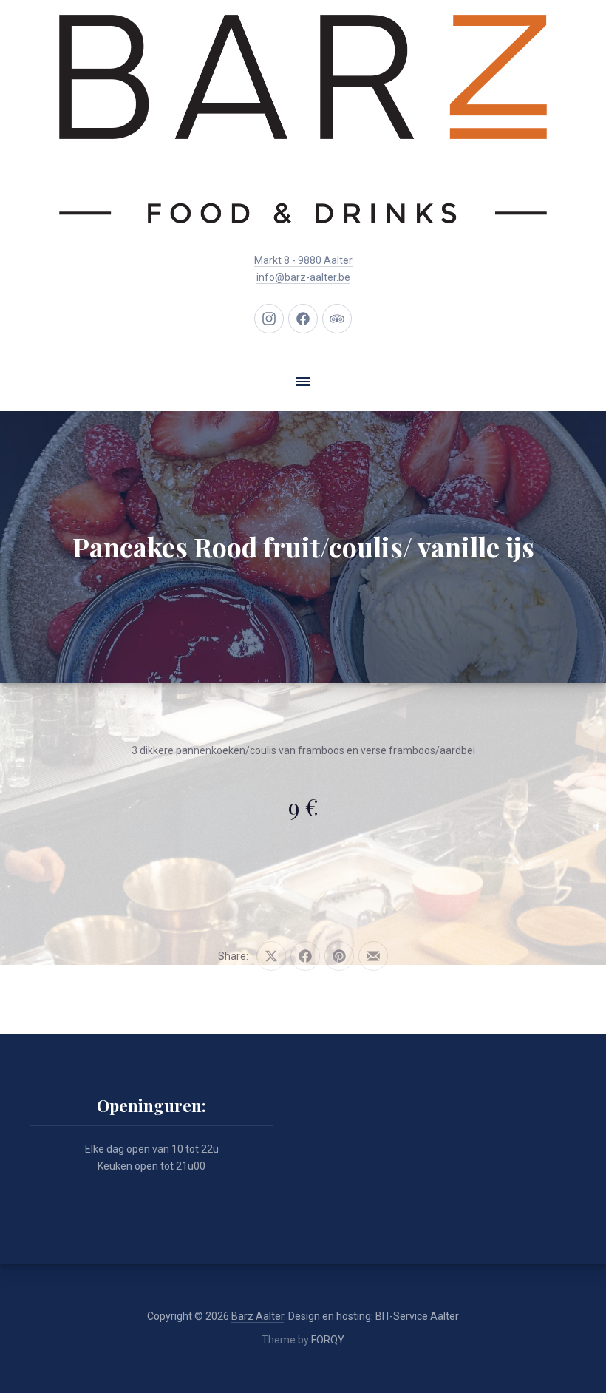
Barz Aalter (257, 1316)
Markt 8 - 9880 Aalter (303, 260)
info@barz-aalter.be (303, 277)
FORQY (327, 1340)
